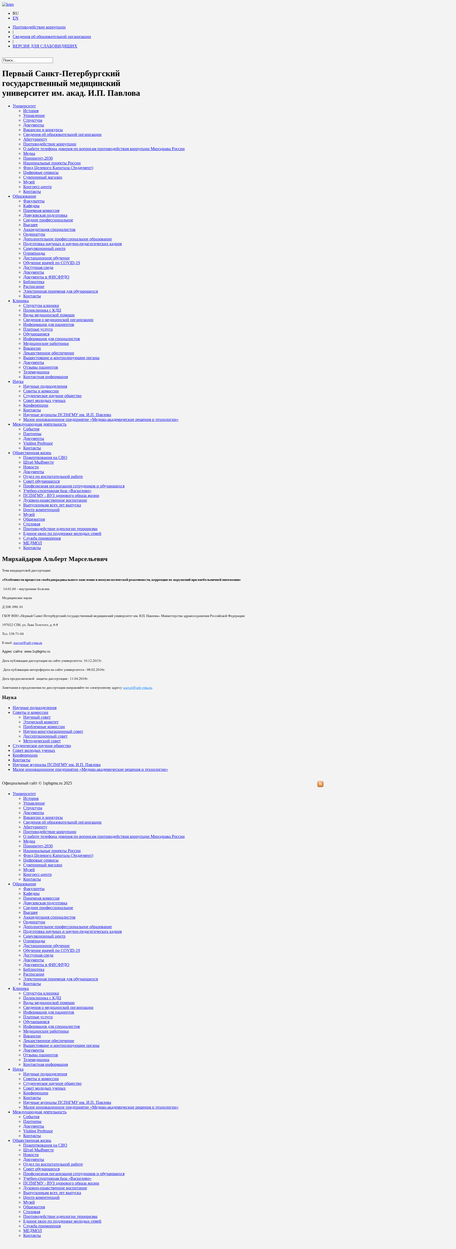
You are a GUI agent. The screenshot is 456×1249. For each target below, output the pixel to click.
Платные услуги (38, 329)
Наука (18, 381)
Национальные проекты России (52, 163)
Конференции (35, 405)
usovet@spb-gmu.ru (27, 642)
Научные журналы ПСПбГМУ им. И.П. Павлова (67, 414)
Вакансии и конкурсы (43, 129)
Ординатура (34, 234)
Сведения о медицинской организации (58, 319)
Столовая (31, 524)
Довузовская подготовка (45, 215)
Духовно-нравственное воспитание (55, 500)
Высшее (30, 224)
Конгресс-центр (37, 186)
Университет (24, 106)
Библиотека (33, 281)
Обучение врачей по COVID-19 (51, 262)
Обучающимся (36, 334)
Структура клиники (41, 305)
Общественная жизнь (32, 452)
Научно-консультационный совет (53, 731)
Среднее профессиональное (48, 220)
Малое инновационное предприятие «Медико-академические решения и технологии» (101, 419)
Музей (29, 182)
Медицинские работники (46, 343)
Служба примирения (42, 538)
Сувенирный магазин (42, 177)
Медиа (29, 153)
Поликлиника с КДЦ (42, 310)
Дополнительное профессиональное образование (67, 239)
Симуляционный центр (44, 248)
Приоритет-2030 (38, 158)
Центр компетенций (41, 509)
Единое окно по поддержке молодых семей (62, 533)
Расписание (33, 286)
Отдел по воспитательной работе (53, 476)
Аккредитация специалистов (49, 229)
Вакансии (32, 348)
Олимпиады (34, 253)
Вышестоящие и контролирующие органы (61, 357)
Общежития (34, 519)
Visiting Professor (38, 443)
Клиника (21, 300)
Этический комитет (41, 722)
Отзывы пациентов (40, 367)
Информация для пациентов (48, 324)
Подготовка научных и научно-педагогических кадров (72, 243)
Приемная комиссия (41, 210)
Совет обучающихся (41, 481)
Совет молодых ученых (44, 400)
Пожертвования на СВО (45, 457)
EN (15, 18)
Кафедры (31, 205)
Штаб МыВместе (38, 462)
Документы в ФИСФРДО (46, 277)
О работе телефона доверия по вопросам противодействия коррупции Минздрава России (104, 148)
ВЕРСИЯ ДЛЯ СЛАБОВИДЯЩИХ (45, 46)
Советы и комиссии (41, 391)
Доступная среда (38, 267)
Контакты (32, 191)
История (31, 110)
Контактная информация (45, 376)
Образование (24, 196)
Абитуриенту (35, 139)
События (31, 429)
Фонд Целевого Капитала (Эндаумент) (58, 167)
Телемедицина (36, 372)
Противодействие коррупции (39, 27)
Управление (34, 115)
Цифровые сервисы (41, 172)
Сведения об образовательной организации (52, 36)
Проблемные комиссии (44, 726)
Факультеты (34, 201)
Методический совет (42, 741)
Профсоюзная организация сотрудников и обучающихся (74, 486)
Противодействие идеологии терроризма (60, 528)
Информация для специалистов (51, 338)
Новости (31, 467)
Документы (33, 125)
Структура (32, 120)
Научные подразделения (45, 386)
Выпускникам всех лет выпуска (52, 505)
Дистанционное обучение (46, 258)
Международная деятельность (39, 424)
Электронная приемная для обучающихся (60, 291)
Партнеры (32, 433)
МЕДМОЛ (32, 543)
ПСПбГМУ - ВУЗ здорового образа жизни (61, 495)
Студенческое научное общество (52, 395)
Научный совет (37, 717)
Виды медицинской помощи (49, 315)
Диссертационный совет (45, 736)
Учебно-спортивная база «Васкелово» (57, 490)
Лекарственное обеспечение (48, 353)
